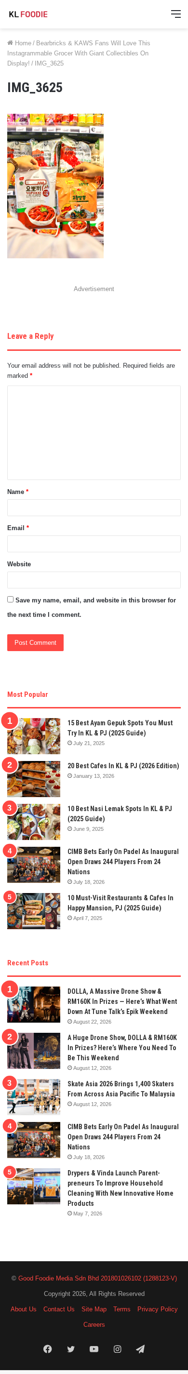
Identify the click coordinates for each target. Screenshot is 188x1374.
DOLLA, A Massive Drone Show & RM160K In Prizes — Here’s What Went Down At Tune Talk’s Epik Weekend (122, 1001)
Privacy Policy (157, 1309)
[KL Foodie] (45, 14)
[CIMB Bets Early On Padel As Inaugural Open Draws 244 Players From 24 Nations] (33, 865)
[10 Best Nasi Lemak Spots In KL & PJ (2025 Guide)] (33, 822)
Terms (122, 1309)
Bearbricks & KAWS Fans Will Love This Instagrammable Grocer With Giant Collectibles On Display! (78, 53)
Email (18, 528)
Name (17, 491)
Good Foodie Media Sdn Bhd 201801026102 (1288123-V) (97, 1278)
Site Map (94, 1309)
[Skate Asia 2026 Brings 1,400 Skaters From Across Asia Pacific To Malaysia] (33, 1097)
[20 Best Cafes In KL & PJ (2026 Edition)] (33, 779)
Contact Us (59, 1309)
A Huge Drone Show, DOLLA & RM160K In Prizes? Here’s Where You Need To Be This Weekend (122, 1048)
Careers (94, 1324)
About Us (24, 1309)
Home (22, 43)
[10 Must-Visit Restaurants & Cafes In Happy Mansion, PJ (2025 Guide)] (33, 911)
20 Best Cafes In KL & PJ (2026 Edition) (123, 766)
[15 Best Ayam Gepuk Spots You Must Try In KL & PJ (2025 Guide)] (33, 736)
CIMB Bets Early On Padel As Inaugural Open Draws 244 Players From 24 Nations (123, 862)
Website (19, 564)
